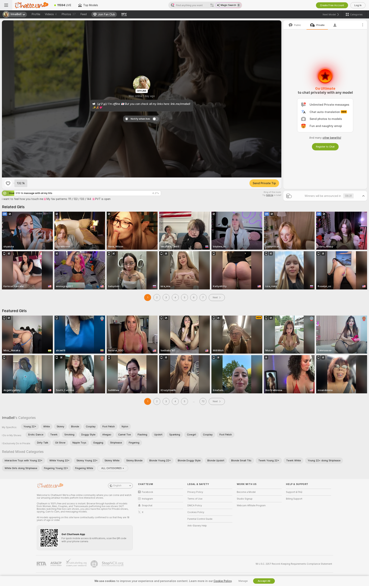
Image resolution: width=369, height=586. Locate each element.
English (117, 485)
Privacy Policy (195, 492)
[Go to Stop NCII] (113, 564)
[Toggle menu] (6, 5)
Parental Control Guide (199, 519)
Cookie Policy (223, 581)
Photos (69, 14)
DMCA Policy (194, 505)
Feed (83, 14)
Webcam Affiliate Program (251, 505)
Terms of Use (194, 498)
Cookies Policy (195, 512)
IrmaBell (8, 418)
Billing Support (294, 498)
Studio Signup (245, 498)
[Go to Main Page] (31, 5)
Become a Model (246, 492)
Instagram (147, 498)
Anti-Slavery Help (197, 525)
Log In (358, 5)
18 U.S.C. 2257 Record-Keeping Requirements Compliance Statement (293, 564)
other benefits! (331, 137)
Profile (36, 14)
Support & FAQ (294, 492)
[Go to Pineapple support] (95, 564)
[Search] (212, 5)
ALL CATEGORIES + (112, 468)
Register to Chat (325, 146)
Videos (51, 14)
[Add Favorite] (8, 183)
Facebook (147, 492)
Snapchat (147, 505)
